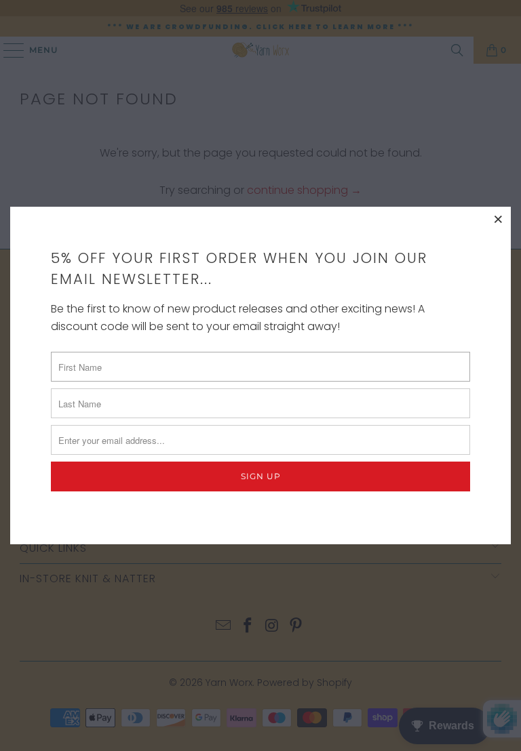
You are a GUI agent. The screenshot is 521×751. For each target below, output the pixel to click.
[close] (498, 219)
